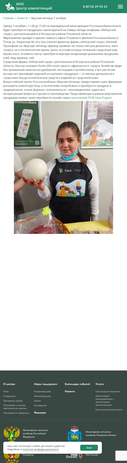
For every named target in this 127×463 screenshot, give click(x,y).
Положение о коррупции (16, 412)
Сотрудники (9, 396)
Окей (89, 447)
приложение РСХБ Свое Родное (91, 98)
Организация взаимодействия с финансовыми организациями (105, 400)
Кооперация (40, 405)
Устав (5, 391)
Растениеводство (42, 391)
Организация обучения (108, 391)
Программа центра (13, 400)
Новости (22, 18)
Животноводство (42, 396)
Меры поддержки (45, 384)
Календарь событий (77, 384)
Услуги (100, 384)
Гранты (37, 400)
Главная (8, 18)
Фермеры (40, 412)
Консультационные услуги (109, 409)
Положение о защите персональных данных (15, 407)
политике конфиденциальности (40, 449)
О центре (9, 384)
